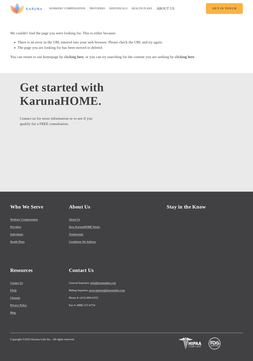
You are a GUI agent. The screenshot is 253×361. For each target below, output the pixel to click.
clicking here (74, 57)
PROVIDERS (97, 8)
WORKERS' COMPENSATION (67, 8)
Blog (13, 312)
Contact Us (16, 282)
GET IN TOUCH (224, 8)
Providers (15, 226)
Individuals (16, 234)
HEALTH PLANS (142, 8)
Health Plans (17, 241)
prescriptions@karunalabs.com (107, 290)
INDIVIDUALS (118, 8)
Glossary (15, 297)
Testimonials (76, 234)
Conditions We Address (82, 241)
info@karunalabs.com (103, 282)
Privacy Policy (18, 305)
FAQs (13, 290)
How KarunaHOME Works (84, 226)
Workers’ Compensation (24, 219)
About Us (74, 219)
